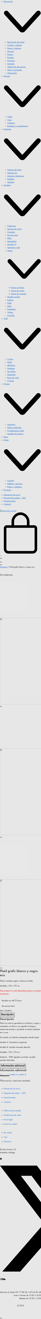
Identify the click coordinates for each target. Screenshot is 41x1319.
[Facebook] (1, 1158)
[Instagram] (1, 1279)
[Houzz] (4, 1279)
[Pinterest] (3, 1279)
